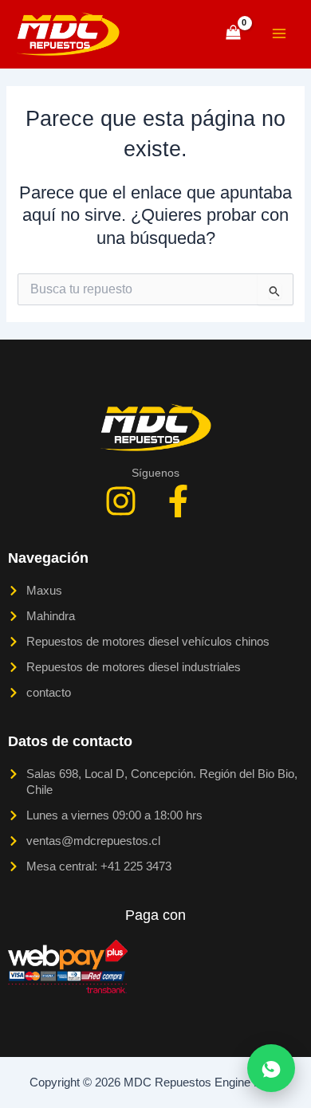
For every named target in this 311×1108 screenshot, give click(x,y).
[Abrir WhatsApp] (271, 1068)
